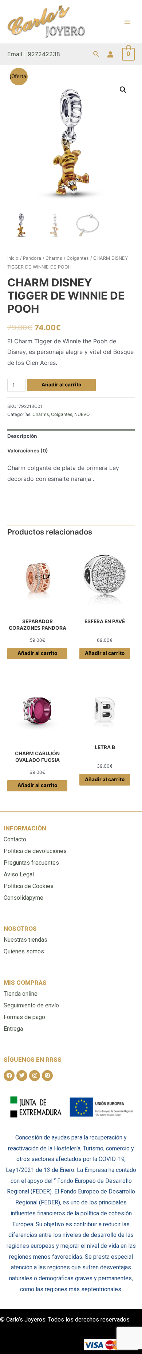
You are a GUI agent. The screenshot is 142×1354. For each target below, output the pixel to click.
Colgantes (78, 258)
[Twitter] (21, 1075)
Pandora (32, 258)
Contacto (15, 839)
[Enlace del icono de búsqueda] (96, 54)
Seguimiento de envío (31, 1005)
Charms (54, 258)
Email (14, 54)
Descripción (22, 436)
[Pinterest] (47, 1075)
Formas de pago (24, 1017)
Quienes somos (24, 951)
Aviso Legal (19, 874)
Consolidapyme (23, 897)
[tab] (71, 436)
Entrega (13, 1028)
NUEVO (82, 414)
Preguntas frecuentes (31, 862)
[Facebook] (9, 1075)
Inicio (13, 258)
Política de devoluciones (35, 851)
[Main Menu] (128, 22)
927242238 (44, 54)
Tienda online (21, 993)
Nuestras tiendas (25, 939)
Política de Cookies (29, 886)
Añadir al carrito (61, 384)
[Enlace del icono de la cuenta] (110, 54)
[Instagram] (34, 1075)
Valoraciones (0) (27, 451)
